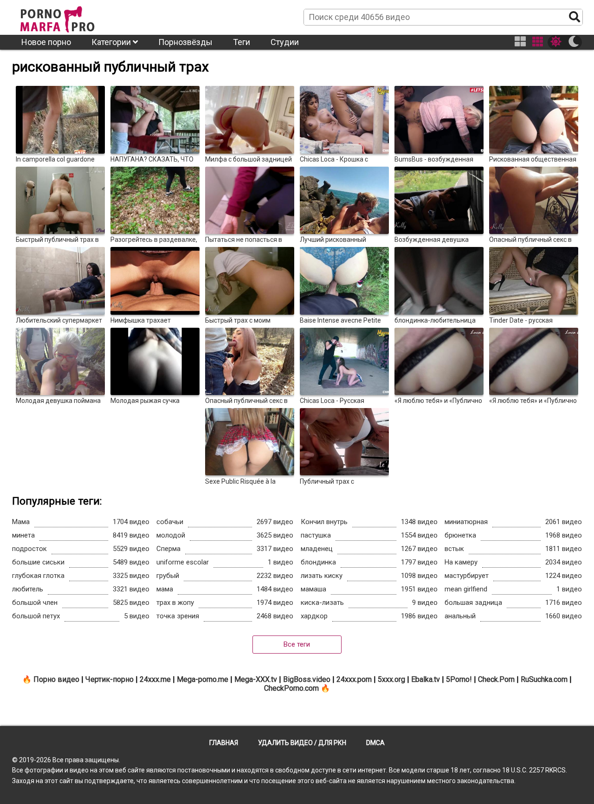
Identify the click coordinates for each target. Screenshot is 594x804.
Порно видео (56, 679)
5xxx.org (391, 679)
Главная (223, 742)
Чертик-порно (109, 679)
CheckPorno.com (291, 688)
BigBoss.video (306, 679)
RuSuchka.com (544, 679)
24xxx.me (155, 679)
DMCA (375, 742)
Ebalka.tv (425, 679)
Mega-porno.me (202, 679)
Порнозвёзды (185, 42)
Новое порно (46, 42)
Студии (285, 42)
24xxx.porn (354, 679)
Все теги (297, 644)
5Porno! (459, 679)
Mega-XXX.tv (255, 679)
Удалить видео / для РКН (302, 742)
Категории (112, 42)
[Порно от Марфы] (70, 16)
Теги (241, 42)
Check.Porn (496, 679)
